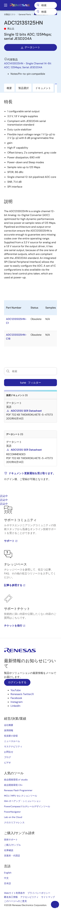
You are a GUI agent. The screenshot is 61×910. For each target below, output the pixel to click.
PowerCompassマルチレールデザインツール (27, 806)
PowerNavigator (12, 811)
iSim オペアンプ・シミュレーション (22, 801)
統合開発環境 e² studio (16, 779)
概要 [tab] (9, 88)
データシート (32, 47)
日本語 (7, 883)
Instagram (17, 702)
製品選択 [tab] (23, 88)
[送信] (37, 11)
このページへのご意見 (15, 901)
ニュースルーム (12, 741)
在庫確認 (8, 850)
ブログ (7, 757)
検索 (45, 5)
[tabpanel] (30, 572)
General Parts (25, 14)
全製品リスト (10, 14)
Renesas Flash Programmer (18, 790)
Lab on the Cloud (13, 817)
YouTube (16, 690)
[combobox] (45, 11)
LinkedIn (15, 706)
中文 (6, 878)
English (7, 872)
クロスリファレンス (14, 822)
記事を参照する (13, 585)
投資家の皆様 (11, 735)
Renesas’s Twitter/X (22, 694)
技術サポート (11, 839)
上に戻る (56, 907)
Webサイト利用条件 (14, 892)
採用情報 (8, 730)
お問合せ (8, 751)
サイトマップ (48, 897)
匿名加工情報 (11, 897)
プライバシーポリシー (38, 892)
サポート (9, 541)
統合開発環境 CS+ (13, 785)
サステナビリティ (13, 746)
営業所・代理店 (12, 855)
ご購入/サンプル (12, 844)
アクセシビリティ (29, 897)
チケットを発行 (13, 625)
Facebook (16, 698)
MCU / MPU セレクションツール (20, 795)
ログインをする (17, 682)
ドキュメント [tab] (43, 88)
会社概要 (8, 725)
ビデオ (7, 762)
